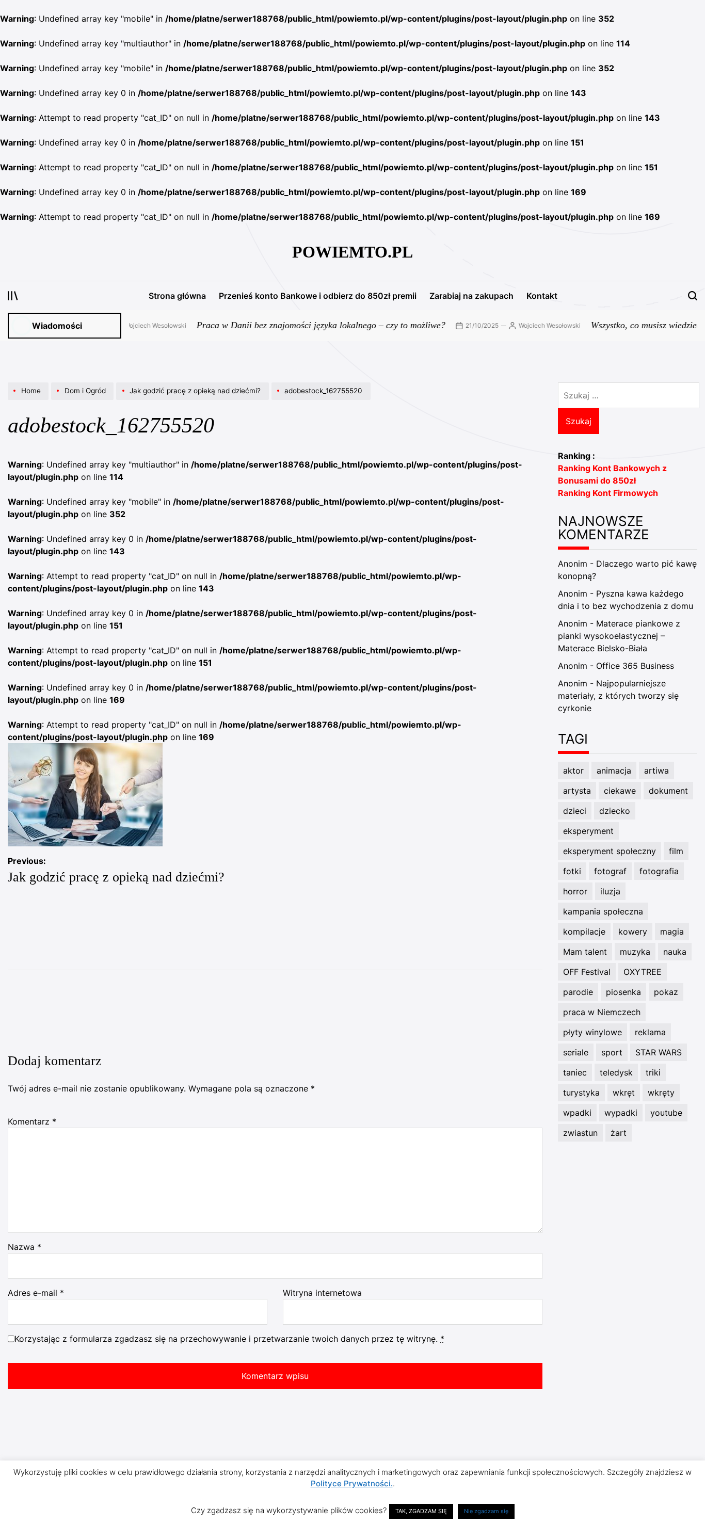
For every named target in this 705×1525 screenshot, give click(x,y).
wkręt (624, 1092)
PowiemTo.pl (352, 252)
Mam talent (585, 951)
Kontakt (541, 296)
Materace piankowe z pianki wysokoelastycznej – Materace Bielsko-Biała (619, 635)
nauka (674, 951)
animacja (614, 770)
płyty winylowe (592, 1032)
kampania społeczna (603, 911)
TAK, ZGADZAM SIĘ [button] (421, 1511)
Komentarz (32, 1121)
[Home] (29, 399)
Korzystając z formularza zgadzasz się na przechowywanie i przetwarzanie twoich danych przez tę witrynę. (229, 1339)
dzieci (574, 811)
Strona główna (177, 296)
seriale (575, 1052)
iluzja (610, 891)
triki (653, 1072)
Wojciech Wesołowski (132, 325)
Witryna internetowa (322, 1293)
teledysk (616, 1072)
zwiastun (580, 1133)
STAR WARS (658, 1052)
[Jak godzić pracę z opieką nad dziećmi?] (193, 399)
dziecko (614, 811)
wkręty (661, 1092)
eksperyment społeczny (609, 851)
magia (672, 931)
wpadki (577, 1112)
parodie (578, 992)
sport (611, 1052)
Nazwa (24, 1247)
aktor (573, 770)
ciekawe (620, 790)
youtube (666, 1112)
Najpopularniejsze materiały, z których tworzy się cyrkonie (618, 695)
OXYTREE (642, 972)
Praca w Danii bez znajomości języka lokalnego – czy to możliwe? (297, 325)
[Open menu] (13, 296)
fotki (572, 871)
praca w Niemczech (601, 1012)
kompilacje (584, 931)
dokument (668, 790)
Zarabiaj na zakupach (471, 296)
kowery (632, 931)
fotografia (659, 871)
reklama (650, 1032)
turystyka (581, 1092)
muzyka (635, 951)
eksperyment (588, 831)
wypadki (620, 1112)
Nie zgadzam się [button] (486, 1511)
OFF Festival (587, 972)
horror (575, 891)
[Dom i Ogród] (83, 399)
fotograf (610, 871)
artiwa (656, 770)
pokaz (666, 992)
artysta (577, 790)
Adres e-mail (36, 1293)
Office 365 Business (635, 666)
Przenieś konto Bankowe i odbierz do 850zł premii (317, 296)
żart (619, 1133)
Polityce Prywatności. (352, 1483)
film (676, 851)
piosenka (623, 992)
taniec (575, 1072)
